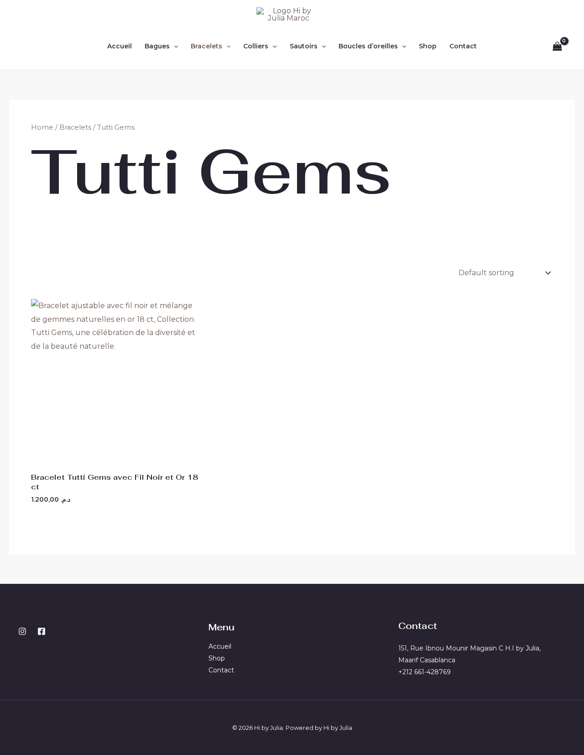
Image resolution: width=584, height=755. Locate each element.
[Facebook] (41, 631)
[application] (174, 46)
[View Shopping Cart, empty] (557, 46)
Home (42, 127)
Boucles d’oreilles (368, 46)
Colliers (255, 46)
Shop (428, 46)
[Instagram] (22, 631)
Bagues (157, 46)
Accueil (119, 46)
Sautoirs (304, 46)
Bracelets (206, 46)
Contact (463, 46)
